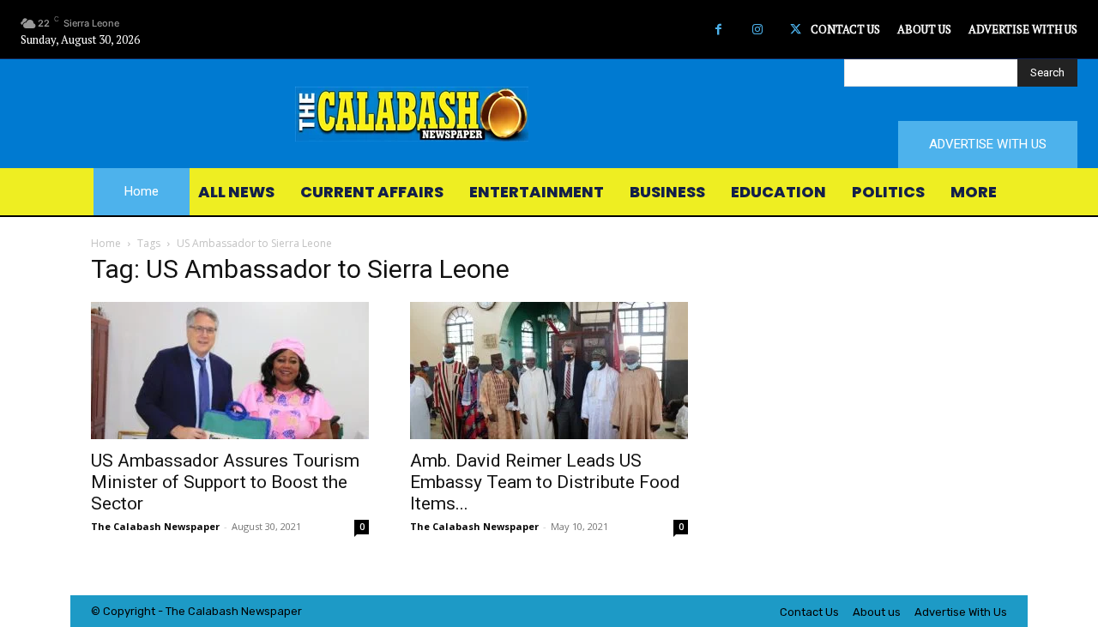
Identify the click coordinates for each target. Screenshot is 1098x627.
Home (106, 243)
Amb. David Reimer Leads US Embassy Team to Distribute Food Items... (545, 482)
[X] (796, 30)
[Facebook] (718, 30)
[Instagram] (757, 30)
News (255, 611)
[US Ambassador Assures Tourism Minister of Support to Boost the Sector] (230, 370)
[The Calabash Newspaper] (549, 114)
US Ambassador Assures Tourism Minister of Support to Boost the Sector (225, 482)
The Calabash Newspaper (155, 526)
